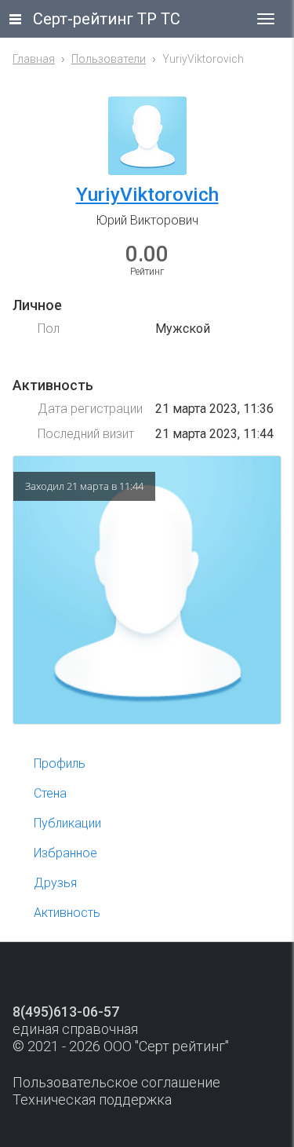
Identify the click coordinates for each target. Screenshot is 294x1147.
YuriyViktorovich (147, 194)
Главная (34, 59)
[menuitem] (151, 764)
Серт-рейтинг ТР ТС (106, 18)
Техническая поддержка (92, 1099)
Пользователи (108, 59)
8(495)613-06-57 (66, 1011)
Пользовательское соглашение (116, 1082)
